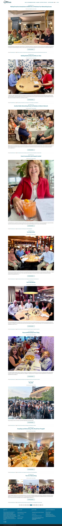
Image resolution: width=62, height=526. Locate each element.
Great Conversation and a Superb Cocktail (31, 156)
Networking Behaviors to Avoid (37, 515)
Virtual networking (39, 502)
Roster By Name (50, 2)
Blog (54, 2)
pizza (30, 379)
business (18, 52)
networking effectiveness (40, 52)
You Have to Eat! (31, 232)
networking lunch (36, 102)
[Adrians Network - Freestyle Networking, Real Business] (9, 2)
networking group (32, 102)
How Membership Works (31, 2)
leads (26, 52)
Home (26, 2)
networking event (27, 102)
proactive (44, 52)
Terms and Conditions (20, 513)
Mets (20, 425)
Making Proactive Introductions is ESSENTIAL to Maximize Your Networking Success (31, 6)
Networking (30, 5)
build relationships (19, 152)
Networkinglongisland (29, 228)
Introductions (24, 52)
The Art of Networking (31, 475)
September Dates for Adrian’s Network (38, 512)
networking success (24, 228)
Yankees (35, 425)
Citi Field (18, 425)
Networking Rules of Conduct (21, 512)
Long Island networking (30, 52)
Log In (58, 2)
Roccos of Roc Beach (33, 379)
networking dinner (22, 102)
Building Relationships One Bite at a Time (31, 55)
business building (24, 152)
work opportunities (39, 152)
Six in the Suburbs (31, 282)
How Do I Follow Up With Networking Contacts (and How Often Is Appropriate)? (37, 518)
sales (46, 52)
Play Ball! (31, 382)
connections (21, 52)
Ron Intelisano (38, 379)
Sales (33, 5)
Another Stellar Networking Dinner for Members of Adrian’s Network (31, 106)
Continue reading (31, 49)
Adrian (35, 108)
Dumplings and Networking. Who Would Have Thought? (31, 428)
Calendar (37, 2)
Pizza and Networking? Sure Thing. (31, 332)
